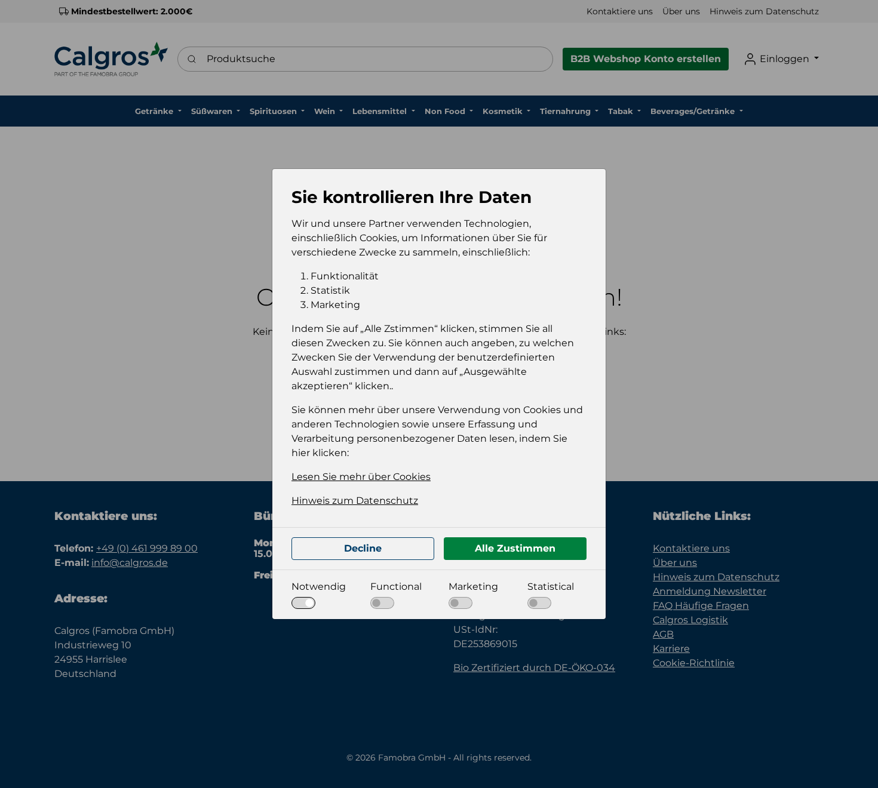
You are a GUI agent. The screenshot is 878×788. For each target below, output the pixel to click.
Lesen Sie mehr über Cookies (361, 476)
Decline (363, 548)
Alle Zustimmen (515, 548)
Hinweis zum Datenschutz (354, 500)
